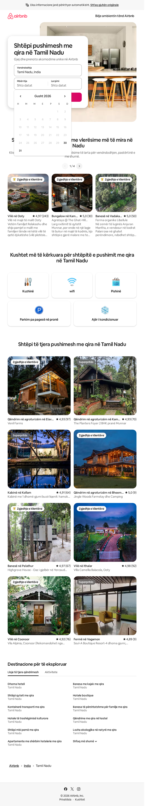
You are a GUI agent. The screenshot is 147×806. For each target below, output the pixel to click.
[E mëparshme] (65, 166)
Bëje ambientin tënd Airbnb (114, 16)
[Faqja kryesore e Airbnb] (17, 16)
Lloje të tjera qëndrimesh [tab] (23, 672)
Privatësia (65, 799)
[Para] (79, 166)
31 (20, 150)
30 (65, 143)
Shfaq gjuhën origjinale (104, 5)
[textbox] (31, 85)
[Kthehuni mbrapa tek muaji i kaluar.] (21, 96)
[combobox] (48, 72)
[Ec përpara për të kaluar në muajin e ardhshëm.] (65, 96)
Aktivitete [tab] (51, 672)
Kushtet (80, 799)
